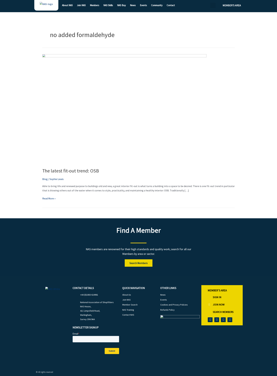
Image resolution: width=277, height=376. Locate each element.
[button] (213, 5)
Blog (45, 179)
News (133, 5)
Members (94, 5)
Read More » (48, 198)
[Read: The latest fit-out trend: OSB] (124, 108)
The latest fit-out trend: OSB (70, 171)
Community (157, 5)
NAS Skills (108, 5)
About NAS (67, 5)
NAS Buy (121, 5)
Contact (171, 5)
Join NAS (81, 5)
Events (143, 5)
